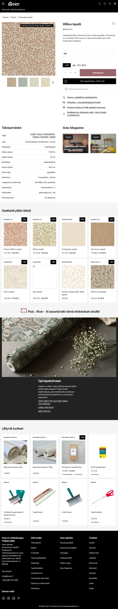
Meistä (33, 548)
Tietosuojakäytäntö (38, 558)
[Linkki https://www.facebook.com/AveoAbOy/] (3, 598)
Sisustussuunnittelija (68, 548)
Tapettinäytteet (37, 568)
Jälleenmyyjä (65, 563)
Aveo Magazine (66, 568)
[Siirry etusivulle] (13, 3)
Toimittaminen (36, 573)
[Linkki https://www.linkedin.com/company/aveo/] (13, 598)
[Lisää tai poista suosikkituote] (113, 23)
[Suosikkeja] (104, 3)
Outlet (91, 588)
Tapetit (13, 17)
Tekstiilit (92, 573)
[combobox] (95, 53)
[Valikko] (3, 3)
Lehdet (33, 134)
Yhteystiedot (36, 543)
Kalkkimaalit (94, 553)
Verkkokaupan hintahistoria (78, 89)
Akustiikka (93, 578)
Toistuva (35, 137)
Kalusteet (93, 568)
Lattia (91, 583)
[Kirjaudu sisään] (109, 3)
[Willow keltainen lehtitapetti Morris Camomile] (45, 82)
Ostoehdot (35, 563)
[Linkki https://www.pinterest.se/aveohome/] (18, 598)
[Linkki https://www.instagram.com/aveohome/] (8, 598)
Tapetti (52, 137)
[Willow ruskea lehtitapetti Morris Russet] (28, 49)
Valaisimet (93, 563)
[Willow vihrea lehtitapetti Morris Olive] (34, 82)
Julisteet (92, 558)
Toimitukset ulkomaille (40, 578)
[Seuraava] (52, 82)
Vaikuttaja (64, 553)
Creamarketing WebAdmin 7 (69, 606)
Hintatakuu (35, 588)
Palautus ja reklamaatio (40, 583)
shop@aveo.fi (7, 576)
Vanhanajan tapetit (25, 17)
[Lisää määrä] (75, 72)
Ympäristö (35, 553)
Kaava (39, 134)
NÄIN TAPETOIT (44, 411)
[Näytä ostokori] (114, 3)
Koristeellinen (49, 134)
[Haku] (99, 3)
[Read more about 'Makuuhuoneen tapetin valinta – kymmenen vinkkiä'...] (75, 143)
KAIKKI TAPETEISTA (46, 407)
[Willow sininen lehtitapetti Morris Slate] (23, 82)
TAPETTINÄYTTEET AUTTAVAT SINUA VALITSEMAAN (53, 402)
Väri (65, 53)
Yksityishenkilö (66, 558)
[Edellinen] (4, 82)
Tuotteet (5, 17)
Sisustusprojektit (66, 543)
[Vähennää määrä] (65, 72)
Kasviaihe (44, 137)
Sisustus (92, 548)
